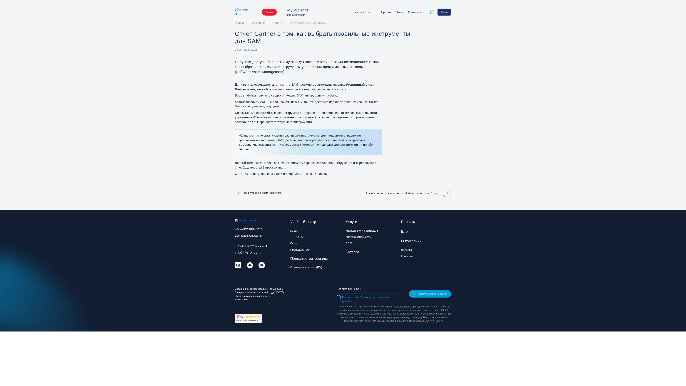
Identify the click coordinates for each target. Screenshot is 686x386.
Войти (444, 12)
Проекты (386, 12)
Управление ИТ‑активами (362, 230)
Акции (269, 12)
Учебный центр (364, 12)
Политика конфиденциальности (252, 296)
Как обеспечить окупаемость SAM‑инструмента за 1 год (402, 193)
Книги (293, 243)
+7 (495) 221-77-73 (298, 10)
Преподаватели (300, 249)
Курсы (294, 230)
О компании (415, 12)
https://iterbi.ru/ (402, 306)
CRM (349, 243)
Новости (406, 249)
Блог (400, 12)
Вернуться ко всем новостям (262, 192)
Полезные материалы (309, 259)
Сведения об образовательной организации (259, 289)
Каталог (352, 252)
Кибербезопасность (358, 236)
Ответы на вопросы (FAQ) (307, 267)
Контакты (407, 256)
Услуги (351, 222)
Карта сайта (241, 299)
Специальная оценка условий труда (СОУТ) (259, 292)
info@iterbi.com (296, 14)
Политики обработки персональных (405, 321)
